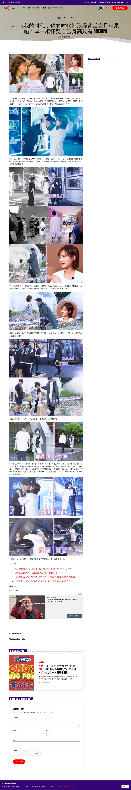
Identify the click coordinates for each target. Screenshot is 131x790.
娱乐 (23, 638)
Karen (19, 634)
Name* (15, 730)
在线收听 (120, 8)
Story (41, 661)
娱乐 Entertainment (65, 18)
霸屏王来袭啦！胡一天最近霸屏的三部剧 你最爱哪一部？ (37, 573)
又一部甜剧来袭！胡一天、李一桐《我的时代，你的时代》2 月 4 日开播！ (43, 569)
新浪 (16, 586)
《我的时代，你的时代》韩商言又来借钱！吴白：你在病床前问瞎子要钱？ (43, 581)
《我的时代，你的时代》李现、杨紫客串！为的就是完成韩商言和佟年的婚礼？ (45, 577)
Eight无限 (12, 2)
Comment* (16, 717)
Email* (48, 730)
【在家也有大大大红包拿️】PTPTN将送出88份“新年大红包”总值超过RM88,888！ (57, 669)
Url (14, 740)
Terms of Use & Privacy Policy (66, 787)
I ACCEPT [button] (125, 786)
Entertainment (15, 638)
